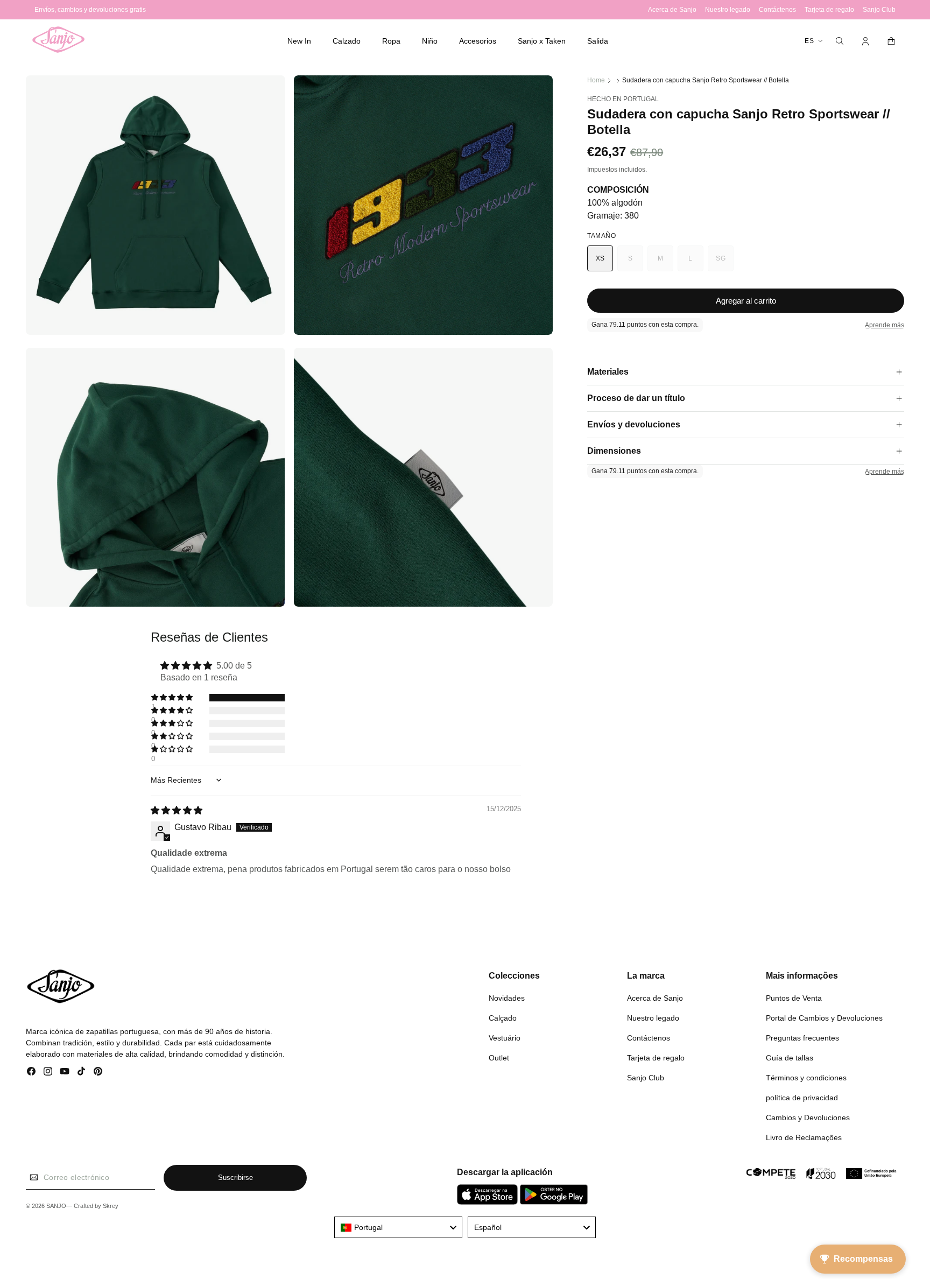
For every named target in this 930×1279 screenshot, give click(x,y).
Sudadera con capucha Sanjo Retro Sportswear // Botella (705, 80)
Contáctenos (648, 1038)
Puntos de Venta (794, 998)
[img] (176, 810)
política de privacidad (802, 1097)
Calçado (503, 1018)
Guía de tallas (789, 1057)
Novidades (507, 998)
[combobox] (398, 1227)
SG (725, 263)
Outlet (499, 1057)
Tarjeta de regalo (656, 1057)
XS (600, 258)
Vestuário (504, 1038)
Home (596, 80)
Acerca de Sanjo (655, 998)
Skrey (110, 1206)
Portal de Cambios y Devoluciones (824, 1018)
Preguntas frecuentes (802, 1038)
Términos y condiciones (806, 1077)
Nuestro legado (653, 1018)
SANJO (56, 1206)
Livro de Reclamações (804, 1137)
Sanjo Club (645, 1077)
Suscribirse (235, 1177)
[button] (347, 41)
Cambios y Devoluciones (808, 1117)
